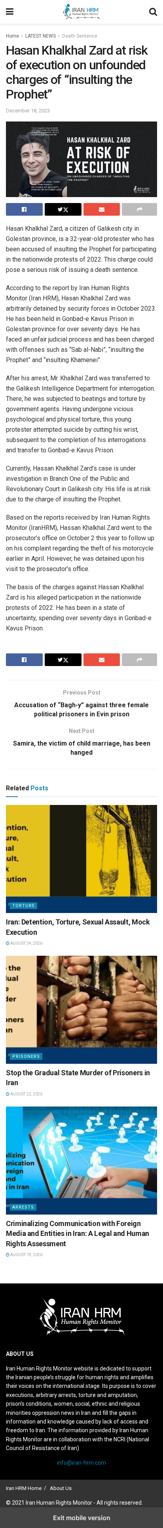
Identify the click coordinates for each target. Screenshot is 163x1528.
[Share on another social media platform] (139, 209)
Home (12, 36)
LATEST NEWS (40, 36)
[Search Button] (153, 12)
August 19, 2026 (25, 1255)
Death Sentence (79, 36)
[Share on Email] (101, 209)
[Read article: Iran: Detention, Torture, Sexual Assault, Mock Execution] (81, 859)
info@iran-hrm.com (81, 1463)
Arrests (23, 1207)
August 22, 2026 (25, 1094)
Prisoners (26, 1056)
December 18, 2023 (28, 111)
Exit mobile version (81, 1518)
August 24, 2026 (25, 943)
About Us (61, 1488)
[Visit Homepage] (81, 12)
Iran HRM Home (24, 1488)
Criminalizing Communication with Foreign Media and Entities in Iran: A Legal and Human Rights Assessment (77, 1233)
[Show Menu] (9, 12)
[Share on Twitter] (63, 209)
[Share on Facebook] (24, 209)
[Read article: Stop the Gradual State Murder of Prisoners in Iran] (81, 1010)
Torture (23, 905)
